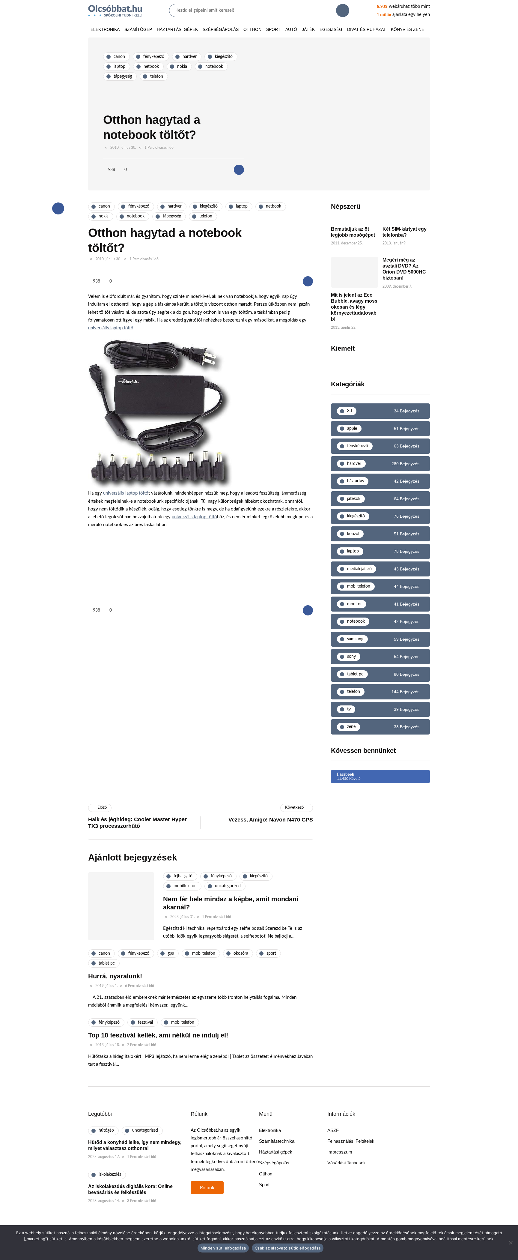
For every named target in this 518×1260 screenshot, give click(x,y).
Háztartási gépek (177, 29)
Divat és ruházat (366, 29)
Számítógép (138, 29)
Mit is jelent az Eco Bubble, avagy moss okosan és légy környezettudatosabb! (354, 307)
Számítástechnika (276, 1141)
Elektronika (105, 29)
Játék (308, 29)
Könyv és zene (407, 29)
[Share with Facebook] (239, 170)
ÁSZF (333, 1130)
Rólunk (207, 1187)
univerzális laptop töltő (110, 328)
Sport (273, 29)
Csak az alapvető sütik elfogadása (287, 1248)
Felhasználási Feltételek (350, 1141)
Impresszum (339, 1151)
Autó (291, 29)
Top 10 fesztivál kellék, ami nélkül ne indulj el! (158, 1035)
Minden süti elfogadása (223, 1248)
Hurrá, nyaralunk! (115, 976)
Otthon (252, 29)
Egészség (331, 29)
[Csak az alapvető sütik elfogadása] (511, 1243)
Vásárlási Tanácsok (346, 1162)
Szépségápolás (221, 29)
